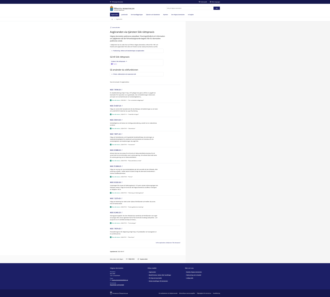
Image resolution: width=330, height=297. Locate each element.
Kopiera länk (143, 259)
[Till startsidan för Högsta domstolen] (122, 8)
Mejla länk (131, 259)
